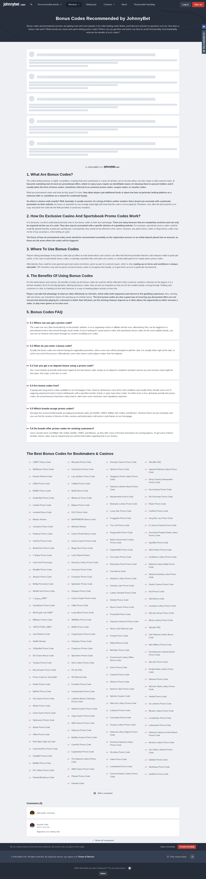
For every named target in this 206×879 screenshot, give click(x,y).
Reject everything (168, 847)
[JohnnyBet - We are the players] (14, 4)
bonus (103, 874)
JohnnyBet (93, 167)
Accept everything (187, 847)
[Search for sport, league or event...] (31, 4)
